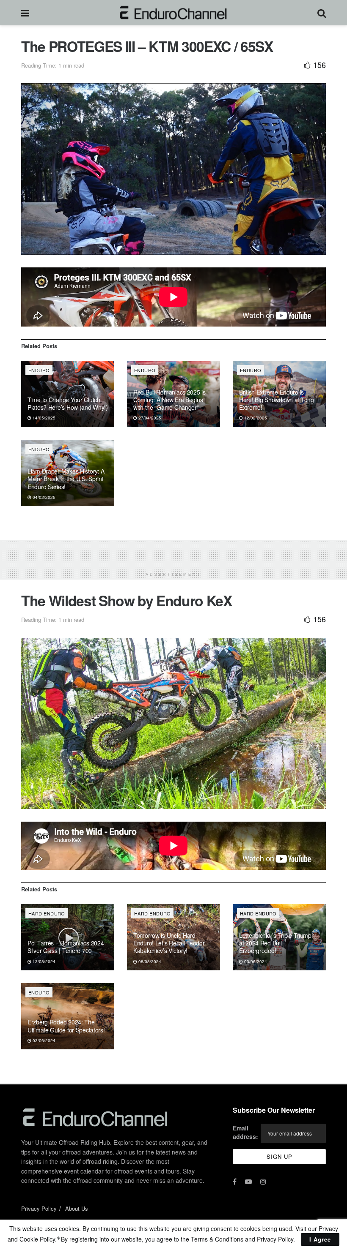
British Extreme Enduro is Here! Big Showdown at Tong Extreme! (276, 399)
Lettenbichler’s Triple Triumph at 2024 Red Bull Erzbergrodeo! (277, 943)
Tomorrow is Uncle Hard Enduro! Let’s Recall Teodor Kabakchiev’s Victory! (168, 943)
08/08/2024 (149, 961)
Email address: (245, 1132)
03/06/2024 (255, 961)
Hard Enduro (46, 913)
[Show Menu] (25, 12)
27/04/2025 (149, 418)
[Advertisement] (173, 552)
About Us (76, 1208)
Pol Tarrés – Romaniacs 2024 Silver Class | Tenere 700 (66, 947)
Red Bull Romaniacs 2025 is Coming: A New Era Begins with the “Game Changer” (169, 399)
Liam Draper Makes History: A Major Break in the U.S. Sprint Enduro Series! (66, 478)
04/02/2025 (43, 497)
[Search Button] (321, 12)
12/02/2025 (255, 418)
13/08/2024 (43, 961)
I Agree (320, 1239)
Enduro (39, 370)
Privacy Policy (39, 1208)
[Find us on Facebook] (235, 1181)
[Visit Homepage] (173, 12)
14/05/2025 (43, 418)
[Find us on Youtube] (248, 1181)
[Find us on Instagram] (263, 1181)
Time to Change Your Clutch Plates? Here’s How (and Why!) (68, 403)
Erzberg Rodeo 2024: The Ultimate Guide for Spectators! (66, 1026)
